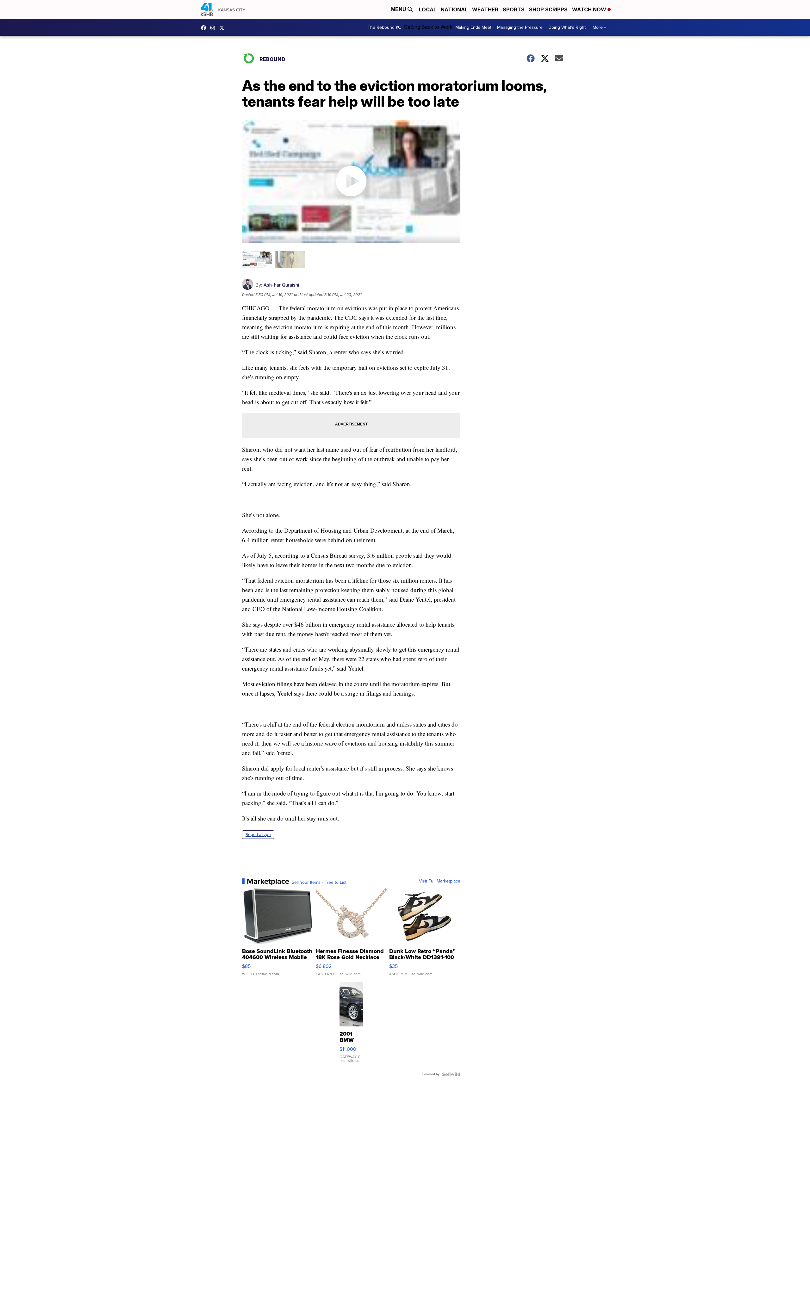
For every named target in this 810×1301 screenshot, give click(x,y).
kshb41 (205, 27)
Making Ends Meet (473, 27)
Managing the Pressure (520, 27)
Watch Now (590, 9)
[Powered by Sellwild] (451, 1074)
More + (599, 27)
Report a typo (258, 834)
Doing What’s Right (567, 27)
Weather (485, 9)
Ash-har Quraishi (281, 285)
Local (427, 9)
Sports (514, 9)
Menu (399, 9)
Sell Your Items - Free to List (319, 882)
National (454, 9)
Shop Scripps (548, 9)
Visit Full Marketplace (439, 881)
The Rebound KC (384, 27)
